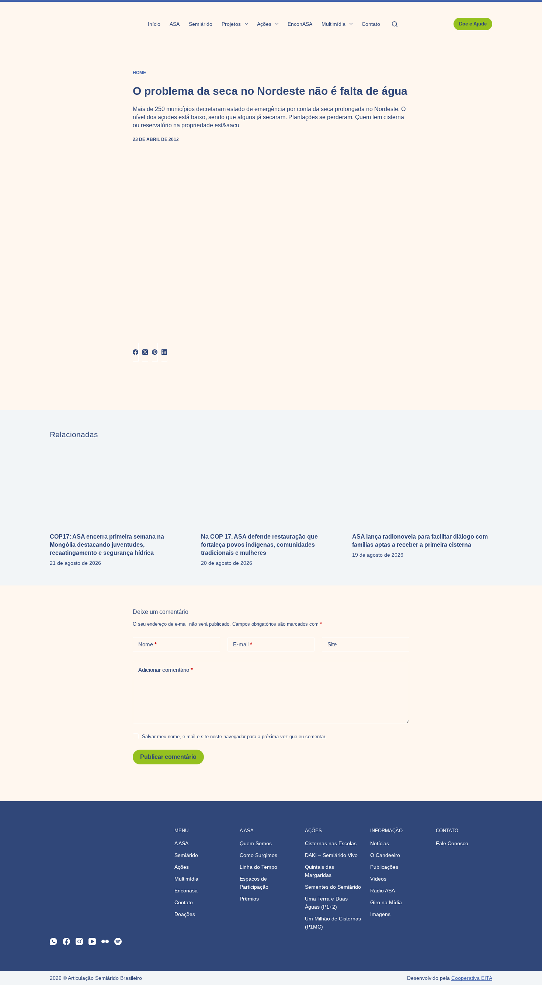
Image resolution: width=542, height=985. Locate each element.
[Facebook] (136, 352)
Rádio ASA (382, 891)
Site (332, 644)
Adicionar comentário (165, 670)
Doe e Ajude (473, 24)
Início (154, 24)
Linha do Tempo (258, 867)
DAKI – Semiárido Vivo (331, 855)
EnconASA (300, 24)
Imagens (380, 914)
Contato (371, 24)
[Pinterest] (155, 352)
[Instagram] (79, 941)
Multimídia (333, 24)
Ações (264, 24)
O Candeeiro (385, 855)
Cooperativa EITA (471, 978)
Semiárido (200, 24)
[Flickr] (105, 941)
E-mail (242, 644)
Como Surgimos (258, 855)
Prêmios (249, 899)
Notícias (379, 843)
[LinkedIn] (164, 352)
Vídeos (378, 879)
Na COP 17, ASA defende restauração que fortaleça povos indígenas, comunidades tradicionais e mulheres (259, 544)
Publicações (384, 867)
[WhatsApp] (53, 941)
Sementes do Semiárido (333, 887)
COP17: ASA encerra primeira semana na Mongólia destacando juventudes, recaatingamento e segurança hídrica (107, 544)
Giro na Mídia (386, 902)
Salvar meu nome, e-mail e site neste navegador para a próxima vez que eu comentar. (234, 736)
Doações (184, 914)
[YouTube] (92, 941)
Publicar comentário (168, 757)
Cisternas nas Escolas (331, 843)
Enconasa (186, 891)
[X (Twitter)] (145, 352)
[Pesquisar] (394, 24)
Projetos (231, 24)
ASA (175, 24)
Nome (147, 644)
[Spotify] (118, 941)
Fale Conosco (452, 843)
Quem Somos (256, 843)
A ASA (181, 843)
